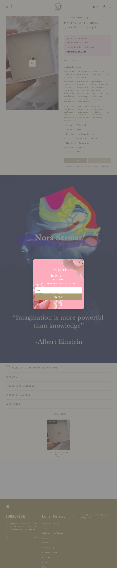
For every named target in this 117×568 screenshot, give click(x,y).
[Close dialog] (81, 262)
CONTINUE (59, 297)
